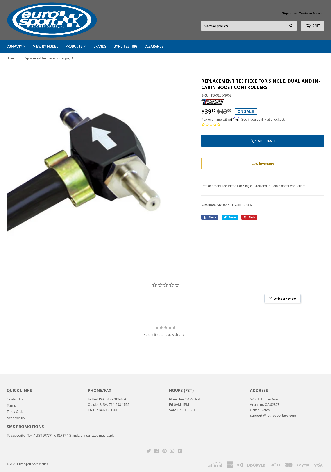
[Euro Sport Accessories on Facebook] (156, 451)
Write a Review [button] (285, 298)
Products (74, 46)
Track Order (16, 411)
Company (15, 46)
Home (10, 58)
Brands (99, 46)
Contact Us (15, 399)
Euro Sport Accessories (32, 464)
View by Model (45, 46)
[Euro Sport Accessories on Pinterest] (164, 451)
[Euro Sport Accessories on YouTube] (180, 451)
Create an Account (311, 13)
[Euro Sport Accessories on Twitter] (149, 451)
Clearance (154, 46)
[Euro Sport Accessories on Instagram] (172, 451)
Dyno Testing (125, 46)
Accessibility (16, 418)
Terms (11, 405)
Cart (316, 25)
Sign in (287, 13)
